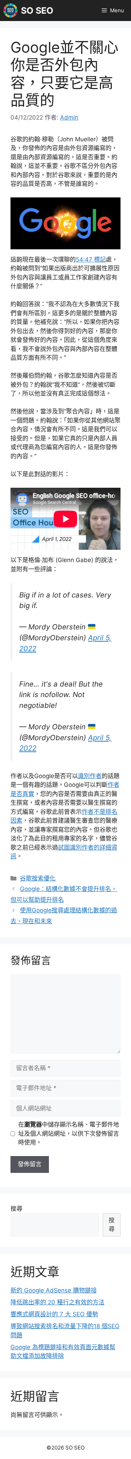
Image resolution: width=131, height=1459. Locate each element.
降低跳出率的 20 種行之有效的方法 (57, 1302)
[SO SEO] (10, 10)
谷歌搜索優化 (38, 878)
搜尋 (16, 1208)
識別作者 (90, 775)
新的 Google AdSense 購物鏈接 (53, 1290)
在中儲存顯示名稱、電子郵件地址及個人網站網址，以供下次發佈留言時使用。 (68, 1133)
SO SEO (37, 10)
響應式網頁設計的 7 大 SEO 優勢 (54, 1314)
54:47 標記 (91, 259)
